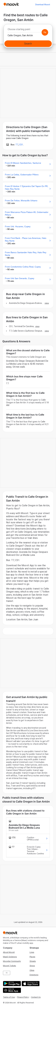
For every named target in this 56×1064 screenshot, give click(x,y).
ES (6, 973)
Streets (33, 961)
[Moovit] (11, 4)
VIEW (47, 303)
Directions (34, 975)
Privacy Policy (23, 997)
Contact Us (36, 997)
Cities (32, 970)
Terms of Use (9, 997)
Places (32, 957)
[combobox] (28, 30)
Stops (32, 966)
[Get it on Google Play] (11, 983)
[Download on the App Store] (30, 983)
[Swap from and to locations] (45, 32)
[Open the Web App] (11, 990)
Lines (32, 952)
